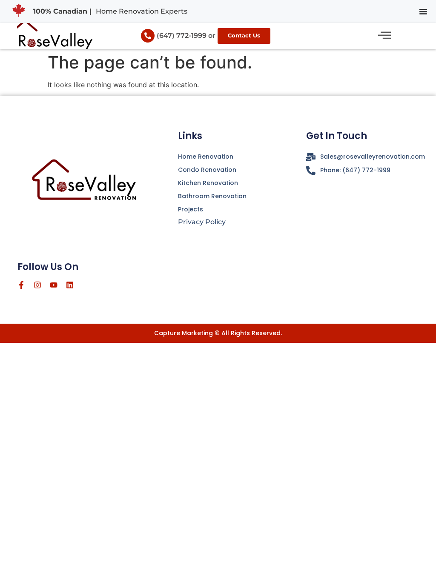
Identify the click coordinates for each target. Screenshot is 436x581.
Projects (190, 209)
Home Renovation (205, 156)
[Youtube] (53, 285)
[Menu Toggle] (423, 11)
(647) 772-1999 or (186, 35)
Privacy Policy (202, 222)
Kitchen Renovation (208, 183)
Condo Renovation (207, 169)
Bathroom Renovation (212, 196)
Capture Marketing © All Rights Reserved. (218, 333)
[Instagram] (37, 285)
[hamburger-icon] (384, 36)
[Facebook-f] (21, 285)
